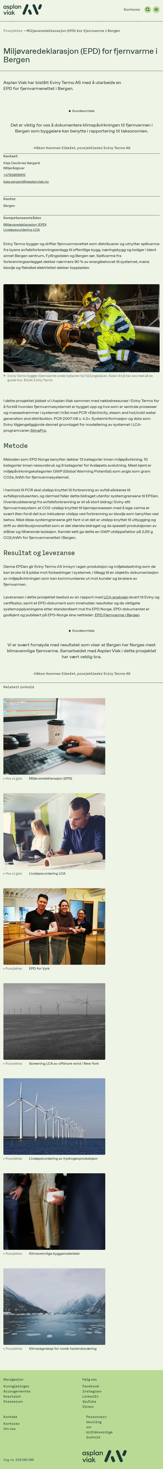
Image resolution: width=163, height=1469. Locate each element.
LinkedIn (90, 1396)
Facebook (90, 1386)
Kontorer (132, 9)
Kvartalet (12, 1396)
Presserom (13, 1401)
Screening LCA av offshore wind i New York (64, 1063)
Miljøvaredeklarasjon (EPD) (24, 225)
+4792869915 (14, 175)
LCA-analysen (116, 597)
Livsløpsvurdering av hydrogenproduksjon (63, 1158)
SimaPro (38, 430)
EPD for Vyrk (39, 968)
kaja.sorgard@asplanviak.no (26, 182)
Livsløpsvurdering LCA (21, 230)
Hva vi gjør (14, 778)
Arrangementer (17, 1391)
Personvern (96, 1417)
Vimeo (88, 1407)
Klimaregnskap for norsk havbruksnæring (63, 1349)
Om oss (9, 1429)
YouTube (89, 1401)
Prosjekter (14, 968)
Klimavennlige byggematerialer (54, 1254)
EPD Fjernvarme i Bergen (117, 615)
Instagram (91, 1391)
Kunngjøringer (16, 1386)
